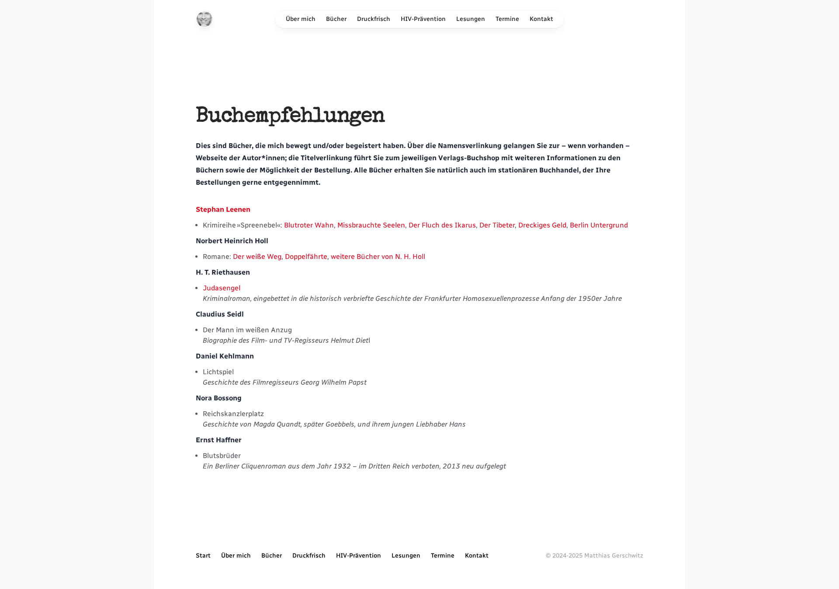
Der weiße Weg (257, 256)
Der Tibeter (497, 225)
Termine (507, 19)
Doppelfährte (306, 256)
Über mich (300, 19)
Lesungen (470, 19)
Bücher (336, 19)
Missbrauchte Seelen (371, 225)
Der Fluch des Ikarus (442, 225)
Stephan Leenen (223, 209)
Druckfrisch (373, 19)
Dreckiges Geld (542, 225)
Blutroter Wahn (309, 225)
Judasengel (221, 288)
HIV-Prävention (423, 19)
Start (203, 555)
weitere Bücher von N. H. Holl (378, 256)
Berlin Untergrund (599, 225)
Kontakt (541, 19)
